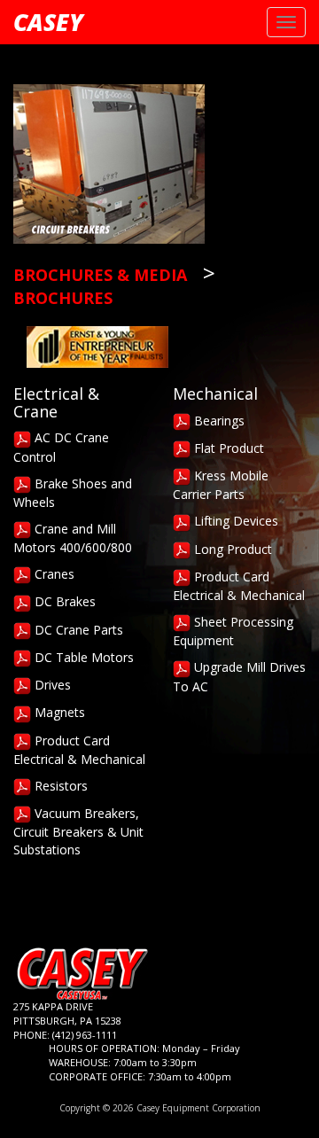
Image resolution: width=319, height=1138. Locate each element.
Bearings (218, 420)
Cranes (52, 573)
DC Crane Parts (77, 629)
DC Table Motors (82, 657)
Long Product (231, 549)
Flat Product (227, 448)
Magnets (58, 712)
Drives (51, 684)
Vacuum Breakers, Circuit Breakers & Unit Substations (78, 831)
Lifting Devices (234, 520)
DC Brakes (63, 601)
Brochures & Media (100, 274)
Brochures (63, 297)
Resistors (59, 785)
